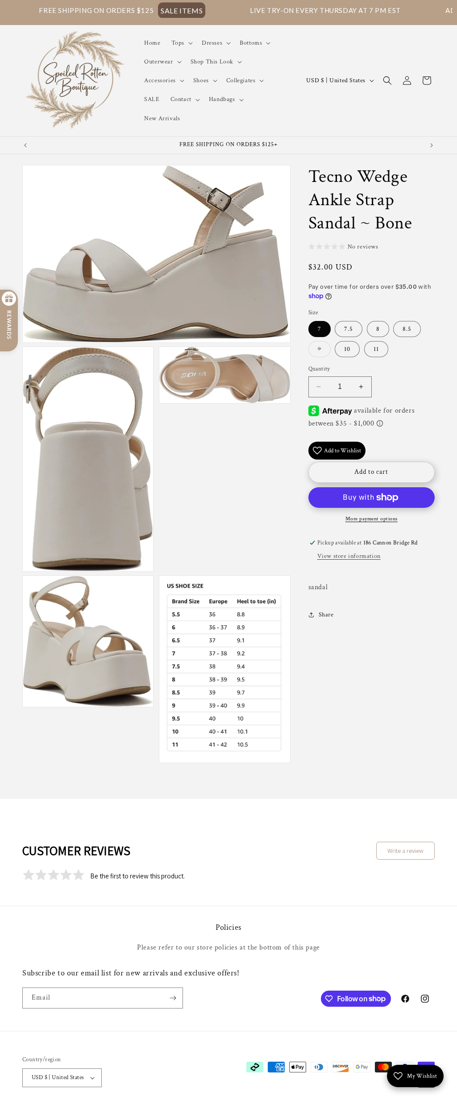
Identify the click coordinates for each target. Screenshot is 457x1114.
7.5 (348, 329)
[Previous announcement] (25, 145)
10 (347, 349)
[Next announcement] (431, 145)
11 (376, 349)
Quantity (319, 369)
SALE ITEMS (141, 10)
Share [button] (326, 615)
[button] (181, 43)
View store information (349, 556)
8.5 (407, 329)
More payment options (371, 518)
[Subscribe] (173, 998)
